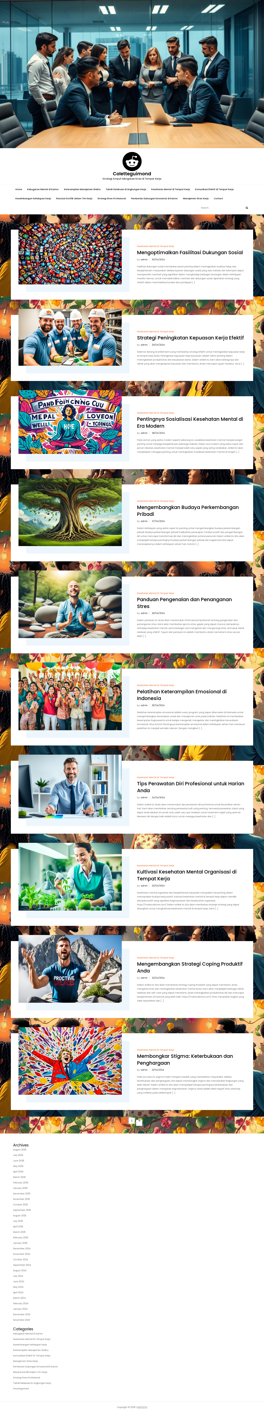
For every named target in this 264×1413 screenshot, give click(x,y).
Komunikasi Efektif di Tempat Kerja (214, 189)
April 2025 (18, 1226)
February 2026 (20, 1182)
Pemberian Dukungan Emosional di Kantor (154, 198)
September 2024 (22, 1265)
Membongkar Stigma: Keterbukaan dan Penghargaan (185, 1059)
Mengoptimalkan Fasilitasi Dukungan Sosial (190, 252)
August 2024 (20, 1270)
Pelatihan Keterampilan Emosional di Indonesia (182, 695)
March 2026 (19, 1177)
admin (144, 259)
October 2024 (20, 1259)
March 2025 (19, 1232)
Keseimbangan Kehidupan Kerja (33, 198)
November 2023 (21, 1319)
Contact (218, 198)
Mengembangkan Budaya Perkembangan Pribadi (188, 511)
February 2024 (20, 1303)
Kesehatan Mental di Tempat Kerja (170, 189)
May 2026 (18, 1166)
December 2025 (21, 1193)
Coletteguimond (132, 173)
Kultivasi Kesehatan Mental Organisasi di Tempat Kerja (187, 875)
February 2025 (20, 1237)
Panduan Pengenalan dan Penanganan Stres (184, 603)
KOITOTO (142, 1407)
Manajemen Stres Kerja (196, 198)
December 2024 (22, 1248)
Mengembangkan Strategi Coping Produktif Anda (190, 967)
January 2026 (20, 1188)
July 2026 (18, 1155)
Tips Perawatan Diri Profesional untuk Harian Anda (190, 787)
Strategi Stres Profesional (111, 198)
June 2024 (18, 1281)
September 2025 (22, 1210)
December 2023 (21, 1314)
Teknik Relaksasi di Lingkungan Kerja (126, 189)
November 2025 (21, 1199)
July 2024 (18, 1276)
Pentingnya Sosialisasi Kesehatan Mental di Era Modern (190, 422)
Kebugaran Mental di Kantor (43, 189)
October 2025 (20, 1204)
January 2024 (20, 1308)
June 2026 (18, 1160)
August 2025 (19, 1215)
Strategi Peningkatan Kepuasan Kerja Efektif (190, 337)
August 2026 (19, 1149)
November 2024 (21, 1254)
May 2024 (18, 1286)
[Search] (247, 207)
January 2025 (20, 1243)
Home (18, 189)
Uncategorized (21, 1388)
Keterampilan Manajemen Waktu (82, 189)
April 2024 (18, 1292)
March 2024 (19, 1297)
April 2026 (18, 1171)
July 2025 (18, 1221)
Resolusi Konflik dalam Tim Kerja (74, 198)
